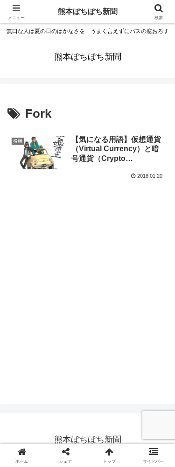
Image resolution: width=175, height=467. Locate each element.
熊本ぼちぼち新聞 (88, 11)
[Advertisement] (87, 291)
